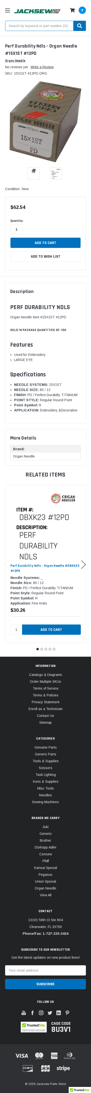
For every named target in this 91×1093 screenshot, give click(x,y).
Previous (6, 564)
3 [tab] (46, 649)
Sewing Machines (45, 802)
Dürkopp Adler (46, 847)
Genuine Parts (45, 747)
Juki (45, 827)
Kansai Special (45, 868)
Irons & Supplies (45, 781)
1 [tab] (37, 649)
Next (83, 564)
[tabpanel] (45, 564)
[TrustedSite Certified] (33, 1027)
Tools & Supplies (46, 761)
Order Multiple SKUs (45, 681)
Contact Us (45, 716)
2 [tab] (42, 649)
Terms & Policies (45, 695)
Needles (45, 795)
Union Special (45, 881)
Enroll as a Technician (46, 709)
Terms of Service (45, 688)
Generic (46, 834)
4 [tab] (50, 649)
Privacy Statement (45, 702)
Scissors (45, 768)
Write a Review (42, 67)
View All (45, 895)
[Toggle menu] (7, 10)
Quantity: (16, 221)
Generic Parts (45, 754)
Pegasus (45, 875)
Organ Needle (45, 888)
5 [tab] (54, 649)
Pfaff (45, 861)
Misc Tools (45, 788)
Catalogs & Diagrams (45, 675)
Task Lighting (45, 775)
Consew (45, 854)
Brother (45, 840)
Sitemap (45, 722)
